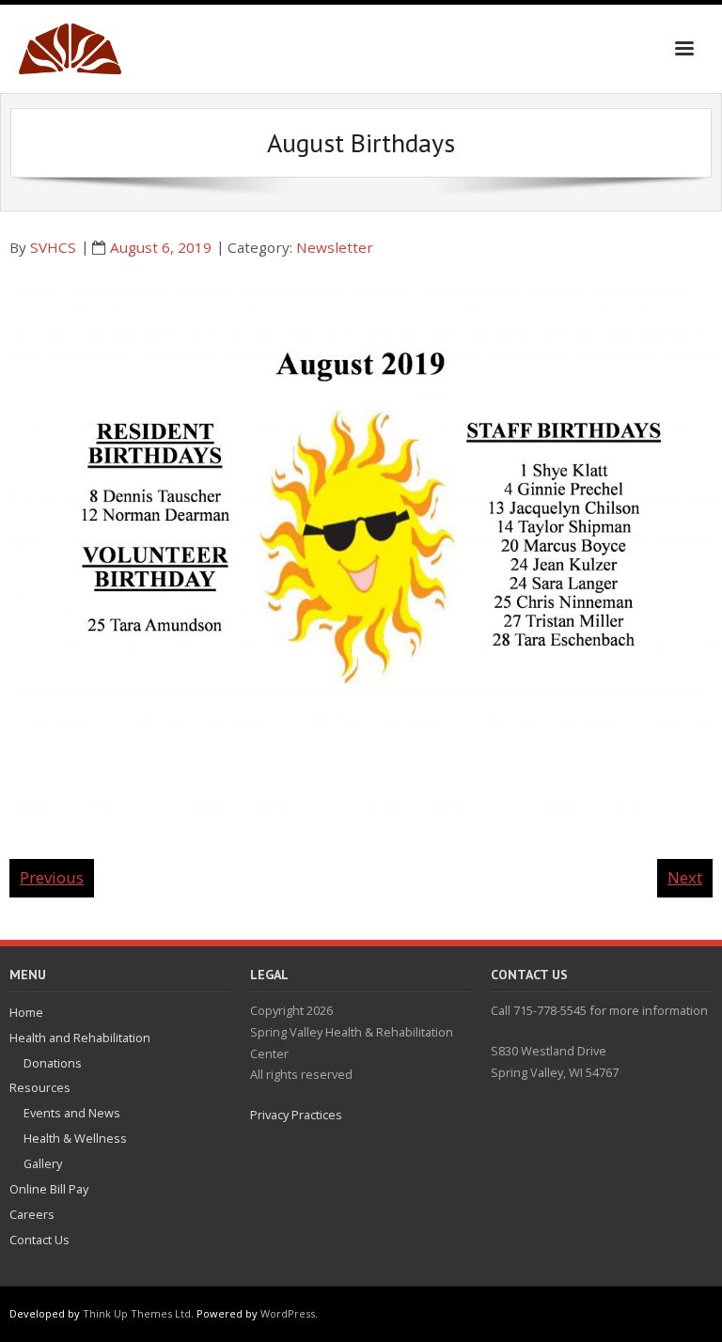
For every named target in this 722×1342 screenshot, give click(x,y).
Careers (32, 1214)
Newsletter (334, 247)
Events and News (72, 1112)
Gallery (43, 1163)
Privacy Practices (296, 1114)
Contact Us (39, 1239)
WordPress (287, 1313)
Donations (53, 1062)
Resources (40, 1087)
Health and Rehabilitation (79, 1037)
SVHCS (53, 247)
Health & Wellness (75, 1138)
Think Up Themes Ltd (137, 1313)
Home (26, 1012)
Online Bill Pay (48, 1188)
